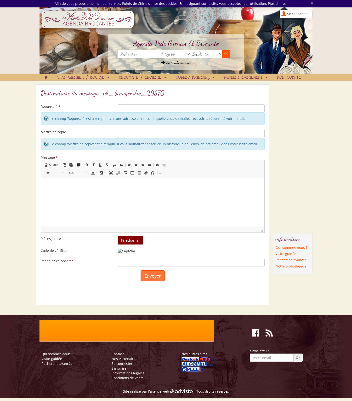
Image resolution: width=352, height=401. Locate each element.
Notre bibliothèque (291, 266)
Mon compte (289, 77)
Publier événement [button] (244, 77)
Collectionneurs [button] (194, 77)
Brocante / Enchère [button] (141, 77)
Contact (118, 354)
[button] (51, 165)
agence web (159, 391)
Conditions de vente (128, 378)
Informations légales (128, 373)
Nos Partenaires (124, 358)
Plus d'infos (277, 3)
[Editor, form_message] (152, 202)
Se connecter (122, 363)
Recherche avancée (178, 62)
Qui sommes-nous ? (291, 247)
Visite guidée (286, 253)
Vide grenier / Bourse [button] (82, 77)
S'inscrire (119, 368)
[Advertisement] (293, 156)
